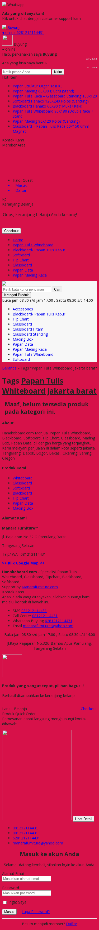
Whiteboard (22, 477)
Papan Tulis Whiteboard (33, 244)
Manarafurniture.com (40, 586)
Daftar (71, 923)
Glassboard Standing (30, 334)
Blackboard (22, 493)
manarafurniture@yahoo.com (48, 625)
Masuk (9, 912)
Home (18, 239)
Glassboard (22, 265)
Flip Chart (21, 259)
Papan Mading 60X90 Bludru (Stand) (43, 91)
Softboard (21, 254)
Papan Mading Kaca (30, 275)
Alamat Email (13, 873)
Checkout (11, 231)
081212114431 (34, 610)
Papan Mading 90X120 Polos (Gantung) (46, 121)
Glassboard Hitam (28, 329)
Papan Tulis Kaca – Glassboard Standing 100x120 (55, 96)
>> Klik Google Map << (23, 563)
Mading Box (23, 339)
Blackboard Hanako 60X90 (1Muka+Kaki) (47, 106)
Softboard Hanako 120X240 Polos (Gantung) (51, 101)
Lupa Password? (36, 911)
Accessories (23, 309)
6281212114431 (58, 620)
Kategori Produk (16, 295)
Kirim (58, 72)
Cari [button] (57, 289)
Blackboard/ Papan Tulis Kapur (39, 249)
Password (10, 887)
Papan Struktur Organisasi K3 (38, 85)
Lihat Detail (83, 819)
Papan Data (23, 270)
